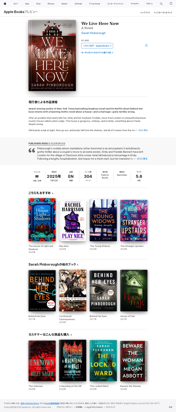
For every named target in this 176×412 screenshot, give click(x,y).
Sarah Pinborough (93, 33)
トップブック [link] (145, 12)
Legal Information (94, 407)
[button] (161, 4)
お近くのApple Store (29, 403)
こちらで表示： (96, 45)
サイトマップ (110, 407)
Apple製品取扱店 (52, 403)
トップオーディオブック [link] (163, 12)
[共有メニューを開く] (146, 45)
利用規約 (79, 407)
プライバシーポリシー (65, 407)
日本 (170, 407)
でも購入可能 (96, 52)
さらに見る (142, 130)
